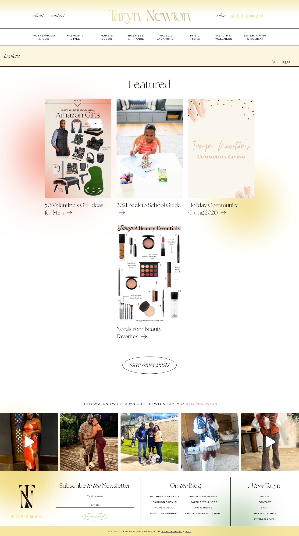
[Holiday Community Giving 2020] (221, 196)
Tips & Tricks (202, 507)
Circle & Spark (265, 519)
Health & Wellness (203, 502)
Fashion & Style (165, 502)
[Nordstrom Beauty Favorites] (150, 320)
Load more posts (149, 365)
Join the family (95, 516)
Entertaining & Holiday (203, 513)
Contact (57, 16)
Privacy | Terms (264, 513)
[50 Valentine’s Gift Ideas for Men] (78, 196)
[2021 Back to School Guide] (150, 196)
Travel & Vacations (203, 496)
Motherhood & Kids (165, 496)
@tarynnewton (201, 404)
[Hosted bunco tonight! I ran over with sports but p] (270, 442)
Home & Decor (164, 507)
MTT (188, 531)
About (38, 16)
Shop (221, 16)
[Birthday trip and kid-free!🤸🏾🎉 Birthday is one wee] (89, 442)
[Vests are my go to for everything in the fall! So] (210, 442)
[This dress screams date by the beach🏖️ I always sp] (29, 442)
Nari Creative (171, 531)
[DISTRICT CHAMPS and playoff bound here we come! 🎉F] (149, 442)
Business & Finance (165, 513)
